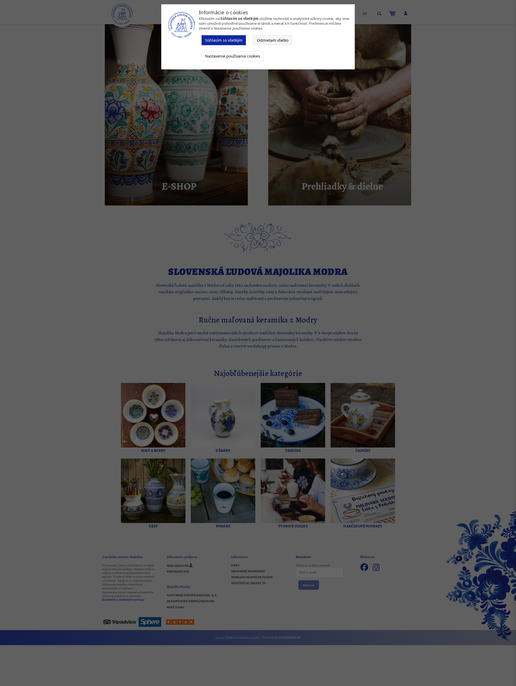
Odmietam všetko (272, 40)
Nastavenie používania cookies (232, 56)
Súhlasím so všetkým (223, 40)
